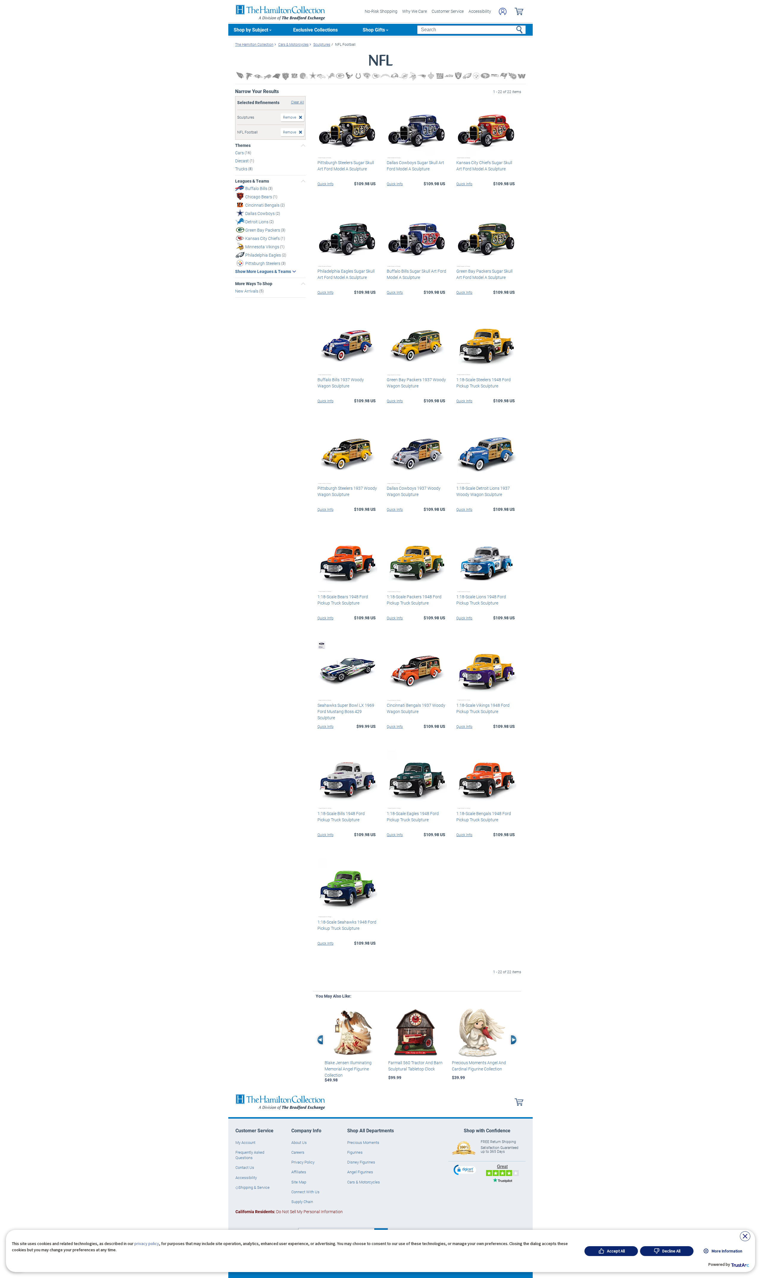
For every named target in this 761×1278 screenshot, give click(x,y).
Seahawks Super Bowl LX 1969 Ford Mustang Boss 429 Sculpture (345, 711)
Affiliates (298, 1172)
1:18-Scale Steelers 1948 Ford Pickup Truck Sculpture (483, 383)
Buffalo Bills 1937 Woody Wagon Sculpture (340, 383)
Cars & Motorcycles (363, 1182)
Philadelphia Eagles (263, 255)
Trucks (241, 169)
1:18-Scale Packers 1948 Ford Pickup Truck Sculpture (414, 600)
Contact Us (244, 1167)
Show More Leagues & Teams (263, 271)
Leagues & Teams (252, 181)
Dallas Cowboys (260, 213)
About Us (299, 1142)
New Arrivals (247, 291)
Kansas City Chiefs (263, 238)
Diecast (242, 161)
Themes (243, 145)
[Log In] (502, 11)
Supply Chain (302, 1201)
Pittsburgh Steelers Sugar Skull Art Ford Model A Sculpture (345, 166)
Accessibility (479, 11)
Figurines (355, 1152)
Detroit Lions (257, 221)
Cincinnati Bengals (262, 205)
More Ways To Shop (253, 283)
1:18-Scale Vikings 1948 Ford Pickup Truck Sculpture (483, 708)
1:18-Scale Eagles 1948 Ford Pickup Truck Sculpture (413, 816)
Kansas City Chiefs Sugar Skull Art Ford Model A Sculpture (484, 166)
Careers (297, 1152)
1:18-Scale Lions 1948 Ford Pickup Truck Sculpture (481, 600)
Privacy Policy (303, 1162)
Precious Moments (363, 1142)
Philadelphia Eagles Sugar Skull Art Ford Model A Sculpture (346, 274)
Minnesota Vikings (262, 246)
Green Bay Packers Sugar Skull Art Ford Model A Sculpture (484, 274)
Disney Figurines (361, 1162)
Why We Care (414, 11)
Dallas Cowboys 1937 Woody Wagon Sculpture (414, 491)
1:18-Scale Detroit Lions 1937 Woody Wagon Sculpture (483, 491)
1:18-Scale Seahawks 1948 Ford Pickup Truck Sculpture (346, 925)
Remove (289, 117)
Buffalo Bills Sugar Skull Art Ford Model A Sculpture (416, 274)
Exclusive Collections (315, 29)
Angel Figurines (360, 1172)
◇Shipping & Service (252, 1187)
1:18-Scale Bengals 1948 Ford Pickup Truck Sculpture (483, 816)
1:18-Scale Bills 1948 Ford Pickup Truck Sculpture (341, 816)
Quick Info (325, 183)
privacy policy (146, 1243)
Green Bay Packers (263, 230)
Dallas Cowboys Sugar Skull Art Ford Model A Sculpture (415, 166)
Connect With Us (305, 1191)
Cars (240, 153)
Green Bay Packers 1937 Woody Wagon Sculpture (416, 383)
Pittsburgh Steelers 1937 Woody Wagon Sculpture (347, 491)
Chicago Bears (259, 197)
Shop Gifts (374, 29)
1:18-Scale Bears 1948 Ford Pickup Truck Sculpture (342, 600)
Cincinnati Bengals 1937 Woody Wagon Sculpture (416, 708)
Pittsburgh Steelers (263, 263)
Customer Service (448, 11)
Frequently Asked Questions (249, 1155)
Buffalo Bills (256, 188)
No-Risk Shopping (381, 11)
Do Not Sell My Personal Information (289, 1211)
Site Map (298, 1182)
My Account (245, 1142)
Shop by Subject (251, 29)
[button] (465, 1169)
